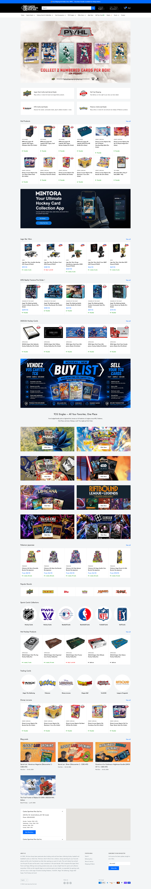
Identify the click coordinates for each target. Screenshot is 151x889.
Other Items (81, 15)
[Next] (130, 614)
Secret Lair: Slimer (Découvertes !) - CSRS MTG (73, 764)
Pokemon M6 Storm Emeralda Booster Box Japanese (30, 569)
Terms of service (89, 861)
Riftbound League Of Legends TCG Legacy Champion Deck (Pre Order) (29, 143)
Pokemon (24, 566)
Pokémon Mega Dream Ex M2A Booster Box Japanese (118, 569)
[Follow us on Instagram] (67, 883)
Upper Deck (25, 342)
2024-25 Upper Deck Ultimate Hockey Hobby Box (96, 656)
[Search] (93, 8)
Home (22, 15)
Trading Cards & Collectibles (44, 15)
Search (87, 856)
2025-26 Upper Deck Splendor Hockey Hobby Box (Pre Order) (30, 345)
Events (115, 15)
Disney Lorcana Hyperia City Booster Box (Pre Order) (102, 173)
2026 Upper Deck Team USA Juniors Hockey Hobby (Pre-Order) (97, 345)
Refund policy (88, 859)
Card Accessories (59, 15)
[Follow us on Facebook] (64, 883)
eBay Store (90, 15)
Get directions (29, 832)
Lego (23, 260)
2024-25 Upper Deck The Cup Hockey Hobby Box (30, 656)
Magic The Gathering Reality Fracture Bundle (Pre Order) (73, 304)
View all (128, 121)
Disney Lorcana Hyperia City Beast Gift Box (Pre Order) (66, 173)
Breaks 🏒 (109, 15)
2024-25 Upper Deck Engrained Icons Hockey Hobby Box (52, 656)
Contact (123, 15)
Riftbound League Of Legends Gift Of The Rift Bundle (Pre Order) (83, 143)
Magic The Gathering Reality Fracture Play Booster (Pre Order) (53, 304)
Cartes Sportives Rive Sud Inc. (32, 811)
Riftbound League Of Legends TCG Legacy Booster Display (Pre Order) (66, 143)
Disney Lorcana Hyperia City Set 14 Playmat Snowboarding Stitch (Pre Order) (102, 144)
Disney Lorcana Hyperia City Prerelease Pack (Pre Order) (48, 173)
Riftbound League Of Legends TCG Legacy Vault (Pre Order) (47, 143)
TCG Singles (71, 15)
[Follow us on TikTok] (70, 883)
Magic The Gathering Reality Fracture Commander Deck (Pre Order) (96, 305)
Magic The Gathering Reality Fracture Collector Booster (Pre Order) (30, 305)
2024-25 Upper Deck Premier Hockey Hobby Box (74, 656)
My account (113, 9)
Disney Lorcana (99, 139)
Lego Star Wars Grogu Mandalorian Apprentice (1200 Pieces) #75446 (74, 264)
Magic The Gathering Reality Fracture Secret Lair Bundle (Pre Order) (118, 305)
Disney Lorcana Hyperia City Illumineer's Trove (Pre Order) (84, 174)
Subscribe (114, 868)
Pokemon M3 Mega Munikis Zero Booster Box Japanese (97, 569)
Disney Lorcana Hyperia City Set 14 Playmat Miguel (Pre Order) (121, 143)
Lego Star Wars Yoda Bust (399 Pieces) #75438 (118, 263)
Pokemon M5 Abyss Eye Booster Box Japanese (53, 569)
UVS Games (25, 139)
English (23, 880)
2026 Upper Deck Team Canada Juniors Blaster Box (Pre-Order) (118, 345)
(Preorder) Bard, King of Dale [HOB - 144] (120, 173)
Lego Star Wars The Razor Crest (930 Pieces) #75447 (52, 263)
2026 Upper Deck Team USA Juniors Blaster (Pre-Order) (74, 345)
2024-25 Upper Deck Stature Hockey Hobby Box (118, 656)
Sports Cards (29, 15)
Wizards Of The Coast (28, 301)
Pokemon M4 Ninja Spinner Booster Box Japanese (73, 569)
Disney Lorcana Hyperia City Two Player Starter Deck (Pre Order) (29, 174)
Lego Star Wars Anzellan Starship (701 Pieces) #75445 (31, 263)
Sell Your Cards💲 (100, 15)
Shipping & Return (90, 864)
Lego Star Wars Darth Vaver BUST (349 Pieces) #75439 (97, 263)
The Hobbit (116, 170)
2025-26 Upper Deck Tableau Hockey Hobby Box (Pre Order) (52, 345)
